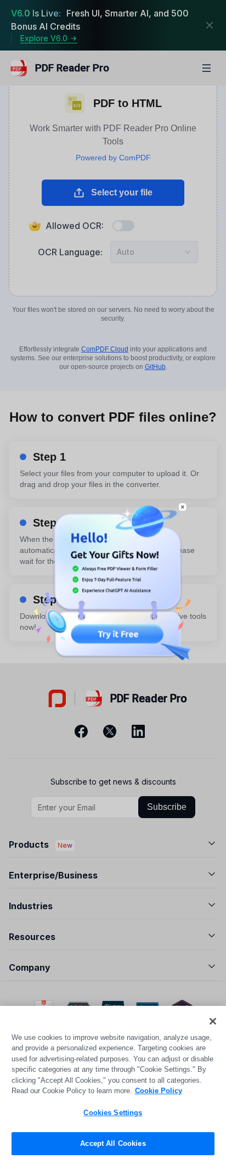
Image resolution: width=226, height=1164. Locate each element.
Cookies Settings (112, 1113)
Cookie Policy (158, 1091)
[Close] (213, 1021)
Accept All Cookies (112, 1143)
